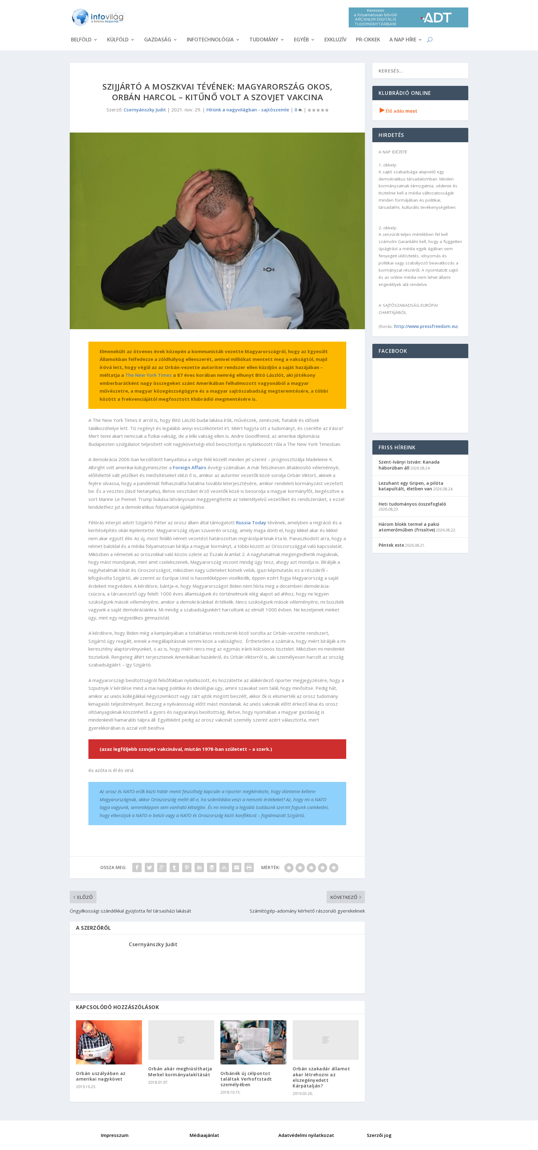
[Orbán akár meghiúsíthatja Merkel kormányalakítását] (181, 1040)
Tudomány (263, 40)
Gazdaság (157, 40)
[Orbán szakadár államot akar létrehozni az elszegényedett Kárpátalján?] (326, 1040)
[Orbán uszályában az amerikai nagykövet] (109, 1042)
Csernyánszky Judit (145, 109)
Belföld (81, 40)
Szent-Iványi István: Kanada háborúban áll (409, 464)
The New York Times (148, 375)
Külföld (118, 40)
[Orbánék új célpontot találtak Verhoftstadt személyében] (253, 1042)
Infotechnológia (210, 40)
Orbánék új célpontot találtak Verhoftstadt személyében (246, 1078)
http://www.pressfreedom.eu (425, 326)
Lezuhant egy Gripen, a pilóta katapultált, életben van (411, 486)
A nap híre (402, 40)
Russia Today (251, 522)
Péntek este (391, 545)
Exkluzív (335, 40)
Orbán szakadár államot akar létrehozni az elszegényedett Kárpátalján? (321, 1077)
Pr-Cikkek (368, 40)
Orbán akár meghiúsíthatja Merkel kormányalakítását (180, 1071)
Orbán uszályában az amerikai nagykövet (101, 1076)
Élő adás (398, 111)
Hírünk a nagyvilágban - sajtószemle (247, 109)
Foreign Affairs (189, 467)
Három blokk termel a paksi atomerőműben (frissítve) (409, 527)
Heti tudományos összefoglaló (412, 504)
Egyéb (301, 40)
